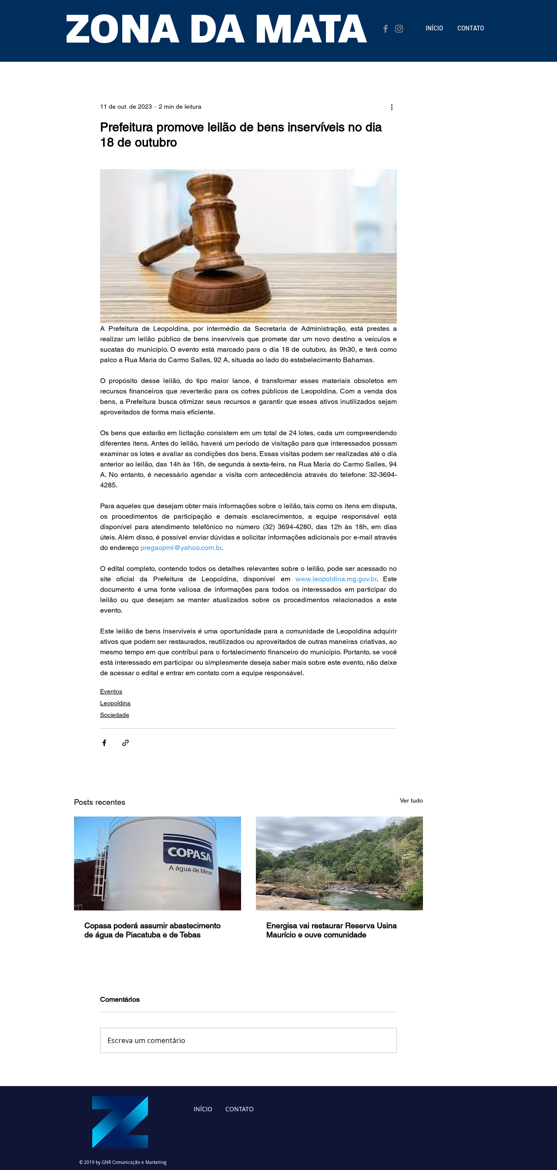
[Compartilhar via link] (125, 743)
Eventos (111, 691)
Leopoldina (115, 703)
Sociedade (114, 714)
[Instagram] (399, 28)
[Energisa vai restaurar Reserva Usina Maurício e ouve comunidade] (339, 863)
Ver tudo (411, 800)
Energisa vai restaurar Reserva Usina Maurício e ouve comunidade (331, 930)
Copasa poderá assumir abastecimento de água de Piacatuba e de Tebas (152, 930)
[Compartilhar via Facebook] (104, 743)
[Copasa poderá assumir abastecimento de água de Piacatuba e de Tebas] (157, 863)
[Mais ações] (391, 106)
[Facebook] (385, 28)
